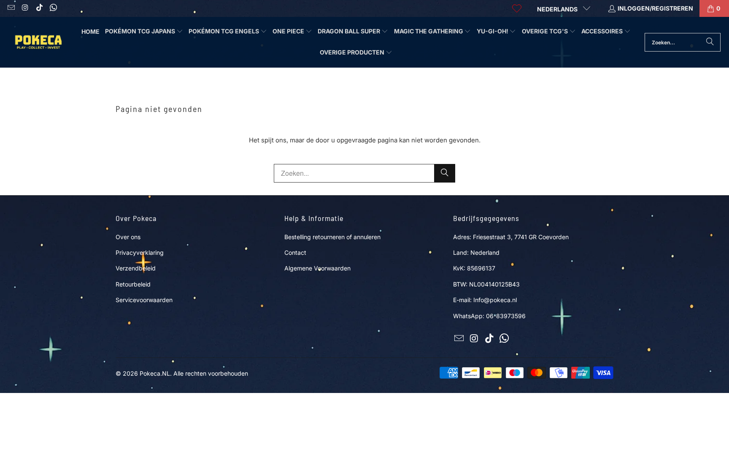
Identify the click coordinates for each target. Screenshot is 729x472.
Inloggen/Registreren (655, 8)
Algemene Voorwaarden (317, 268)
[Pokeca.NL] (38, 42)
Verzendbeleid (136, 268)
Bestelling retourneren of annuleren (332, 236)
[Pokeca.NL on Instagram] (25, 8)
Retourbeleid (133, 284)
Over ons (128, 236)
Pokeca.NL (155, 373)
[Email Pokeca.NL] (10, 8)
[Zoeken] (710, 42)
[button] (144, 31)
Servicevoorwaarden (144, 299)
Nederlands (558, 9)
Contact (295, 252)
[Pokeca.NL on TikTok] (39, 8)
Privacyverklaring (140, 252)
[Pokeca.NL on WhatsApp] (53, 8)
